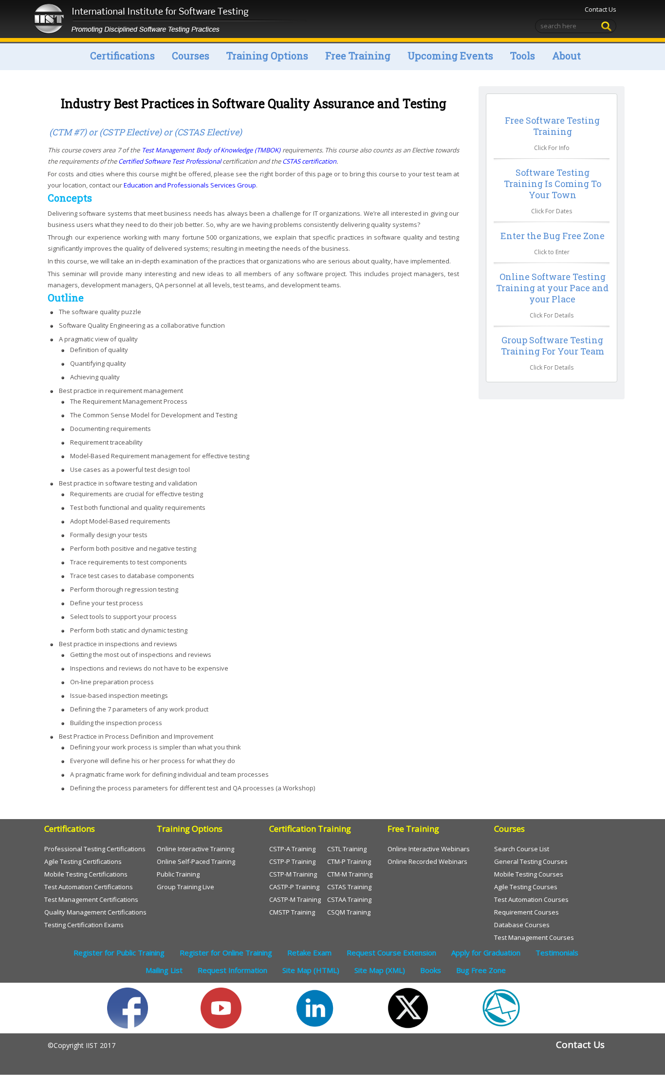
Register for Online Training (226, 952)
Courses (190, 55)
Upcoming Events (450, 55)
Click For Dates (551, 211)
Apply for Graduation (485, 952)
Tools (522, 55)
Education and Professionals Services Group (190, 185)
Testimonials (557, 952)
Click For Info (552, 148)
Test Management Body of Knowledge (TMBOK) (211, 150)
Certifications (122, 55)
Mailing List (164, 970)
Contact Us (600, 9)
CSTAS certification (309, 161)
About (566, 55)
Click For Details (551, 315)
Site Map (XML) (379, 970)
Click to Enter (552, 252)
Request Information (232, 970)
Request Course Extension (391, 952)
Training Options (267, 55)
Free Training (357, 55)
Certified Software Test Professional (169, 161)
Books (430, 970)
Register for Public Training (119, 952)
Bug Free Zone (481, 970)
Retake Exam (309, 952)
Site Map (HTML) (310, 970)
